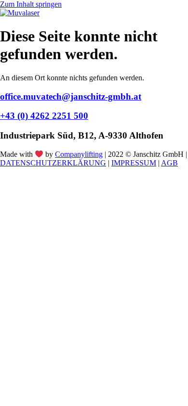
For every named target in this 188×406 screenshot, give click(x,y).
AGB (169, 163)
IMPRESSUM (133, 163)
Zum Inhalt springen (31, 4)
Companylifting (79, 154)
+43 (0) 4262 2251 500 (44, 116)
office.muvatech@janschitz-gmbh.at (70, 96)
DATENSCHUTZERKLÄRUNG (53, 163)
